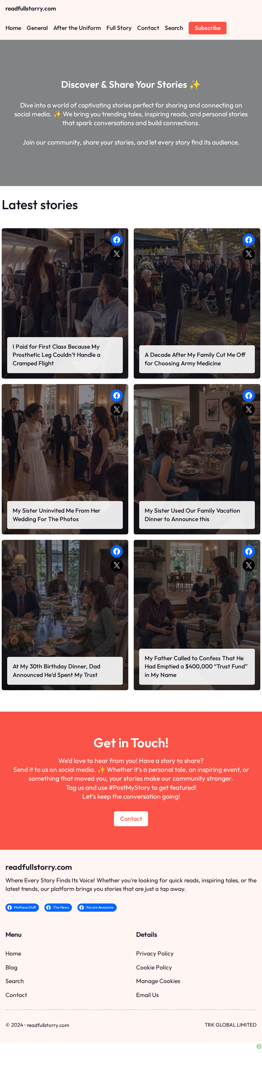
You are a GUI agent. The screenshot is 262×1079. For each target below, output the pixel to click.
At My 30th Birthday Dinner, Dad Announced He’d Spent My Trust (56, 670)
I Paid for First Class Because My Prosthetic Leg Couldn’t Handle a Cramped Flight (56, 355)
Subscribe (208, 28)
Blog (11, 967)
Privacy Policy (155, 953)
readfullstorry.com (30, 8)
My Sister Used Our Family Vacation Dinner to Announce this (192, 515)
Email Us (147, 995)
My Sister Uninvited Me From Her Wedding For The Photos (56, 515)
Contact (131, 819)
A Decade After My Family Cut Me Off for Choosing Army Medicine (195, 359)
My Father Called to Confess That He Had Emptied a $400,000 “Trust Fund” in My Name (196, 666)
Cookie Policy (154, 967)
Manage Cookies (158, 981)
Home (13, 953)
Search (14, 981)
